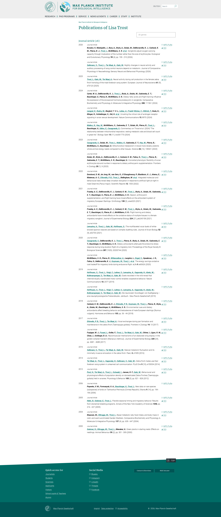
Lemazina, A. (92, 226)
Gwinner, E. (99, 401)
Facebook (95, 490)
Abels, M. (150, 272)
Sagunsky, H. (140, 272)
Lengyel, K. (91, 111)
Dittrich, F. (147, 111)
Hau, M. (99, 125)
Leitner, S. (118, 272)
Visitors (48, 490)
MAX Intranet (164, 470)
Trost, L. (104, 51)
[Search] (175, 6)
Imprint (97, 508)
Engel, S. (138, 258)
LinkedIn (94, 482)
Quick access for (54, 470)
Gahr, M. (120, 65)
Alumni (48, 497)
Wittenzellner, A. (117, 258)
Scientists (49, 482)
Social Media (96, 470)
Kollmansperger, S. (94, 276)
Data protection (107, 508)
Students (49, 478)
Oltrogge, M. (103, 415)
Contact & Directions (144, 470)
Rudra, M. (101, 111)
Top (173, 460)
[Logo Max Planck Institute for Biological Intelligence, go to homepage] (88, 7)
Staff (124, 16)
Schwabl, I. (117, 372)
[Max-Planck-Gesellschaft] (49, 508)
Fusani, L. (104, 333)
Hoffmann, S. (119, 226)
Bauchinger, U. (121, 386)
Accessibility (123, 508)
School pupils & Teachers (55, 493)
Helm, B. (90, 401)
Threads (94, 486)
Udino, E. (103, 128)
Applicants (49, 486)
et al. (125, 51)
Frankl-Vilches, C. (135, 111)
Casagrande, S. (114, 128)
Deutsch (156, 6)
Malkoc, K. (91, 125)
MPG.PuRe (167, 45)
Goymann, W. (117, 261)
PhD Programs (67, 16)
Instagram (95, 478)
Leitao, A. (123, 111)
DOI (164, 48)
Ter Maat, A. (111, 65)
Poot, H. (90, 372)
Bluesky (94, 474)
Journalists (50, 474)
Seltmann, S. (92, 65)
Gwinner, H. (91, 429)
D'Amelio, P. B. (106, 177)
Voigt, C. (109, 272)
